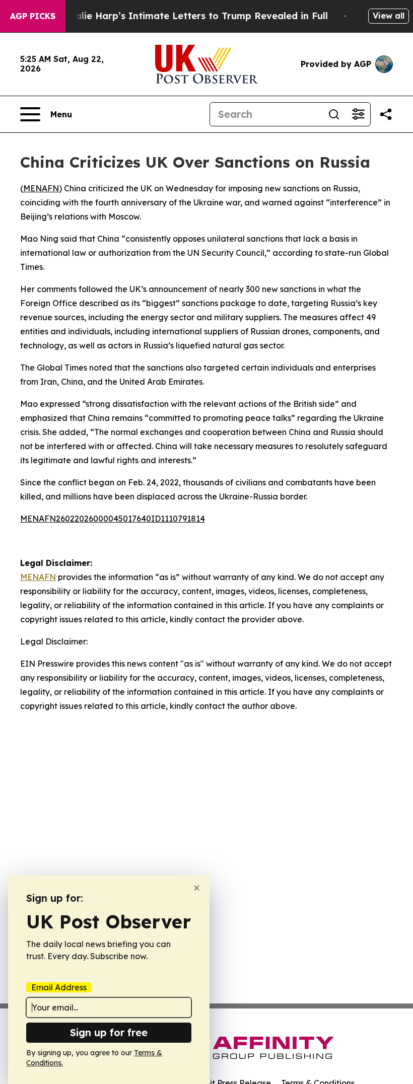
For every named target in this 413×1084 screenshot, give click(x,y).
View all (388, 16)
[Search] (334, 114)
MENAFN (41, 188)
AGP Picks (32, 16)
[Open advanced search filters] (358, 114)
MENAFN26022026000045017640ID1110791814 (112, 519)
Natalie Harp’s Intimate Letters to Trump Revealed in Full (193, 16)
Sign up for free (109, 1032)
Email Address (59, 987)
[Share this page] (386, 114)
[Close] (196, 888)
